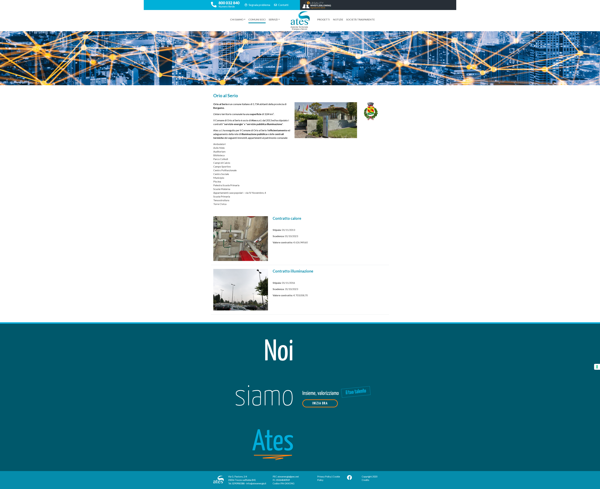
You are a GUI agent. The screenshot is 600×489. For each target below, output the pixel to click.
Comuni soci (257, 19)
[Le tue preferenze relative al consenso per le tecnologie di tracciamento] (597, 367)
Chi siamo (236, 19)
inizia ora (320, 403)
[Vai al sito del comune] (371, 110)
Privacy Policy (324, 476)
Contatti (283, 5)
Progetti (323, 19)
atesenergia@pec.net (288, 476)
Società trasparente (360, 19)
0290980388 (238, 483)
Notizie (338, 19)
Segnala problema (259, 5)
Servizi (273, 19)
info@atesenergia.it (256, 483)
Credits (365, 480)
